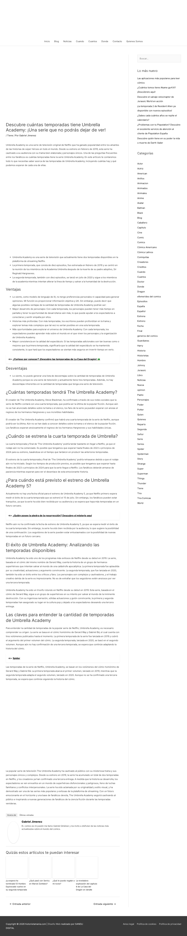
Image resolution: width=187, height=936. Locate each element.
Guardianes (143, 340)
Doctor (140, 281)
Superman (142, 473)
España (141, 306)
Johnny (141, 365)
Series (140, 444)
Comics (141, 242)
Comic (140, 237)
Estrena (141, 316)
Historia (141, 350)
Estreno (141, 321)
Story (140, 458)
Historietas (143, 355)
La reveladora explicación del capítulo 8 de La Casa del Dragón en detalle (86, 885)
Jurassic (141, 370)
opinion (141, 390)
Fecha (140, 326)
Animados (142, 188)
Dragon (141, 291)
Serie (140, 439)
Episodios (142, 301)
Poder (140, 404)
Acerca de (11, 815)
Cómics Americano (147, 247)
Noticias (67, 41)
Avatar (140, 203)
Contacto (117, 41)
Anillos (140, 178)
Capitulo (141, 227)
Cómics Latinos (145, 252)
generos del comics (147, 335)
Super (140, 468)
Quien (140, 414)
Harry (140, 345)
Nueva (140, 385)
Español (141, 311)
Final (139, 331)
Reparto (141, 424)
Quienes (141, 419)
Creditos (141, 267)
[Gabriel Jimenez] (13, 832)
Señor (140, 434)
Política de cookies (146, 924)
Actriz (140, 168)
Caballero (142, 222)
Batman (141, 208)
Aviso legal (128, 924)
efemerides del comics (149, 296)
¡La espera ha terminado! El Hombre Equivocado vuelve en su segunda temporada (16, 885)
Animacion (142, 183)
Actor (140, 163)
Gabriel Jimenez (32, 821)
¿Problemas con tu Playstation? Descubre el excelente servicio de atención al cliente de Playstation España (158, 129)
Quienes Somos (134, 41)
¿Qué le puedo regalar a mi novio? (64, 882)
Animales (142, 193)
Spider (140, 449)
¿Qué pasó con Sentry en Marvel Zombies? (39, 882)
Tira (139, 493)
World (140, 503)
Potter (140, 409)
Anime (140, 198)
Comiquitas (143, 257)
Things (140, 478)
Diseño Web (54, 924)
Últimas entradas (26, 815)
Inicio (47, 41)
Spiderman (143, 454)
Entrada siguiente (105, 904)
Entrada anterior (20, 904)
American (142, 173)
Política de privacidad (170, 924)
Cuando (80, 41)
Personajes (143, 399)
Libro (140, 375)
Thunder (141, 483)
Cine (139, 232)
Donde (104, 41)
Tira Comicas (144, 498)
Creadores (142, 262)
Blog (56, 41)
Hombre (141, 360)
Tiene (10, 135)
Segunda (142, 429)
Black (140, 212)
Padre (140, 395)
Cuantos (92, 41)
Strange (141, 463)
